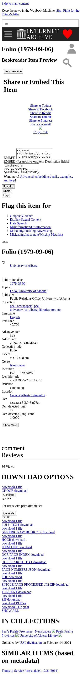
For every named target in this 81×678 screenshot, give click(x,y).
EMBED (10, 157)
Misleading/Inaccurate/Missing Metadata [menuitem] (36, 234)
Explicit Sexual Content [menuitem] (25, 219)
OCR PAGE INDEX (23, 554)
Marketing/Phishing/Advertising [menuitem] (31, 231)
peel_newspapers (21, 306)
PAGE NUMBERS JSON (26, 569)
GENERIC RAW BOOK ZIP (28, 532)
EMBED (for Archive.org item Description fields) (36, 161)
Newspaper (17, 365)
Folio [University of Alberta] (28, 291)
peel (36, 306)
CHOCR (14, 490)
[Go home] (38, 34)
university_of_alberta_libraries (30, 309)
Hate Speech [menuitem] (18, 223)
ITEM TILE (17, 547)
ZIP (11, 599)
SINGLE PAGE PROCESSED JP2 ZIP (35, 584)
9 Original (15, 607)
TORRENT (16, 592)
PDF (12, 577)
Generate (8, 494)
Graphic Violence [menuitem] (21, 216)
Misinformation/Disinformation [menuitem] (30, 227)
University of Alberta (24, 265)
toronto (56, 309)
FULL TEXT (17, 524)
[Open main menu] (8, 34)
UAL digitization (31, 642)
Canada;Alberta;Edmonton (27, 395)
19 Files (14, 603)
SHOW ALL (10, 610)
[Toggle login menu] (71, 49)
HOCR (13, 539)
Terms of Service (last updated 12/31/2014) (30, 670)
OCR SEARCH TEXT (24, 562)
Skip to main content (15, 3)
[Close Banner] (6, 24)
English (15, 317)
